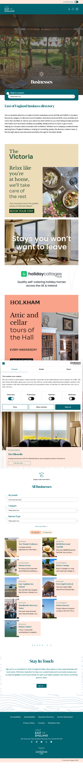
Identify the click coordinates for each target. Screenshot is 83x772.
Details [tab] (41, 369)
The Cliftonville (15, 454)
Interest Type (14, 516)
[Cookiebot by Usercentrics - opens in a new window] (72, 363)
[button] (77, 9)
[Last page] (50, 645)
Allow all (68, 407)
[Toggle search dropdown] (73, 9)
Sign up (40, 686)
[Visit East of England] (9, 9)
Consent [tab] (14, 369)
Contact (41, 723)
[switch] (31, 398)
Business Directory (46, 717)
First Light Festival (64, 584)
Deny (15, 407)
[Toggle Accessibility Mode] (76, 2)
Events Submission (65, 717)
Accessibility (15, 717)
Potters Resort (62, 605)
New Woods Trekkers (28, 544)
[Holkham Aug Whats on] (41, 331)
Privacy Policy (29, 723)
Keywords (13, 495)
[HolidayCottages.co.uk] (41, 256)
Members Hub (54, 723)
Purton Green (25, 565)
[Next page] (47, 645)
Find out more (18, 463)
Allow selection (41, 407)
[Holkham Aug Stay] (41, 180)
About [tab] (68, 369)
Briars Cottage (62, 565)
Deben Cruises (25, 627)
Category (13, 505)
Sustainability (29, 717)
